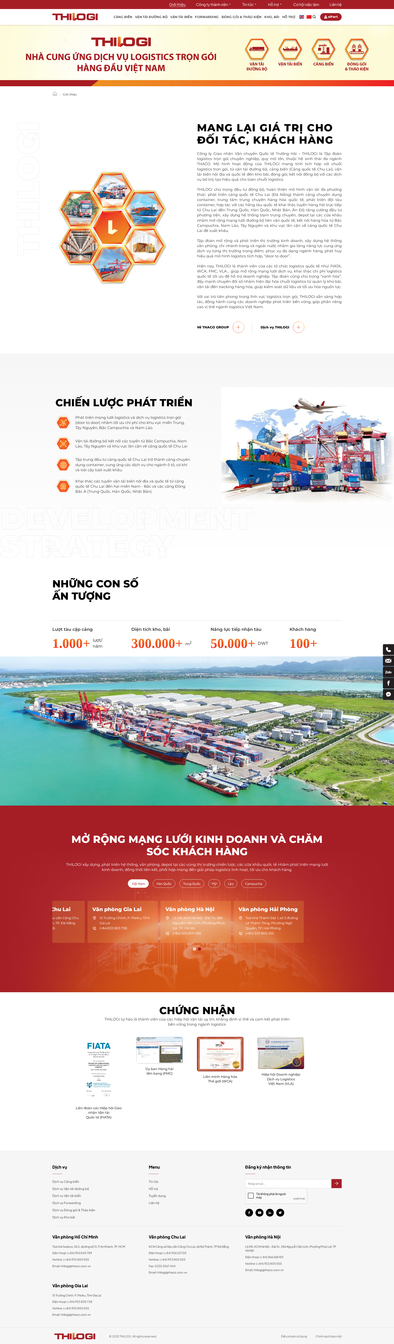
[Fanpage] (388, 683)
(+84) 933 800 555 (76, 1259)
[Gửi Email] (388, 660)
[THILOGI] (75, 17)
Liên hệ (336, 4)
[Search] (314, 17)
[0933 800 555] (388, 649)
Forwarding (207, 17)
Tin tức (248, 4)
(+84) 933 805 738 (79, 1301)
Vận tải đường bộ (151, 17)
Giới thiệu (177, 4)
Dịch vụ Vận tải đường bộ (70, 1189)
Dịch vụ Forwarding (66, 1203)
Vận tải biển (181, 17)
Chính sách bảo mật (329, 1336)
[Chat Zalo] (388, 672)
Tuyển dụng (157, 1196)
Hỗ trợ (273, 4)
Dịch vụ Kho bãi (63, 1217)
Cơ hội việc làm (306, 4)
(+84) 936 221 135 (175, 1253)
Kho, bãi (271, 17)
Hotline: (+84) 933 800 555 (70, 1308)
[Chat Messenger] (388, 694)
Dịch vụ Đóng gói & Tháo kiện (73, 1210)
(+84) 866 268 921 (271, 1257)
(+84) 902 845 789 (79, 1253)
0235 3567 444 (165, 1266)
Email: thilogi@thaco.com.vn (168, 1272)
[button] (194, 949)
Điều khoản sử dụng (294, 1336)
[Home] (54, 95)
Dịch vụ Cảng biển (65, 1181)
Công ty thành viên (212, 4)
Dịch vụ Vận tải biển (66, 1196)
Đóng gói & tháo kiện (242, 17)
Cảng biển (123, 17)
